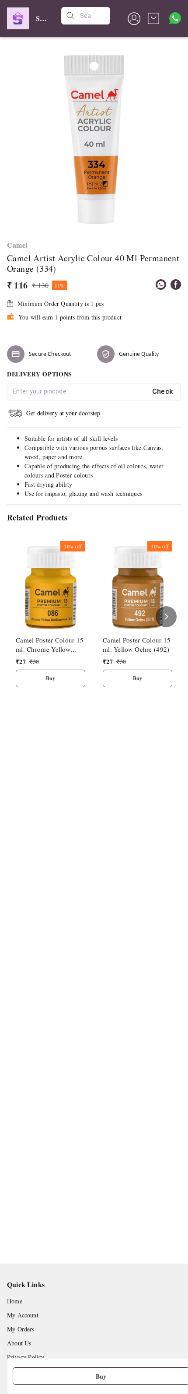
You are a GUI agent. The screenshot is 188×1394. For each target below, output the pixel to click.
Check (163, 391)
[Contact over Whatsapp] (175, 18)
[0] (153, 18)
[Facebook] (176, 284)
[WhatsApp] (161, 284)
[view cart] (153, 18)
